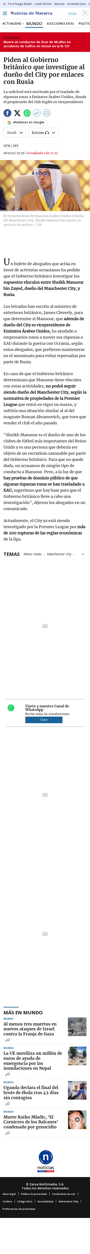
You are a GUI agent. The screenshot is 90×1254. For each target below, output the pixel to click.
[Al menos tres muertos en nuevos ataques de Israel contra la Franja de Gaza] (77, 1026)
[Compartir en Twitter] (17, 114)
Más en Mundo (23, 1012)
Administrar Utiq (68, 1201)
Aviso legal (9, 1194)
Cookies (7, 1201)
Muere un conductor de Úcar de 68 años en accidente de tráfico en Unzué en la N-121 (37, 44)
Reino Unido (33, 554)
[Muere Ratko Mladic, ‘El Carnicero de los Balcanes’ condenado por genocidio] (77, 1119)
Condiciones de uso (63, 1194)
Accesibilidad (45, 1201)
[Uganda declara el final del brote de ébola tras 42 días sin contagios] (77, 1090)
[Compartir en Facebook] (7, 114)
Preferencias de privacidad (19, 1208)
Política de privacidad (34, 1194)
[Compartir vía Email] (47, 114)
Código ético (24, 1201)
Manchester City (59, 554)
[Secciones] (5, 13)
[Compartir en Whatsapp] (27, 114)
